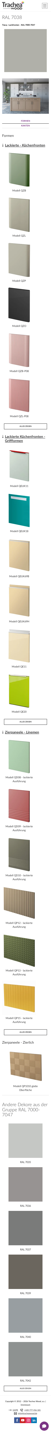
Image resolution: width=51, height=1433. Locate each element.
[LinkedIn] (34, 1420)
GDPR (15, 1410)
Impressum (25, 1405)
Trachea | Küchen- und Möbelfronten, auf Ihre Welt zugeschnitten (13, 5)
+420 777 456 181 (32, 1410)
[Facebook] (17, 1420)
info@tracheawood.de (27, 1414)
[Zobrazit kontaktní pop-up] (44, 1426)
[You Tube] (23, 1420)
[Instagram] (28, 1420)
